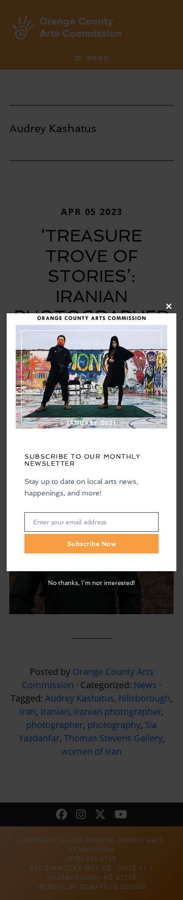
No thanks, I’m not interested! (91, 582)
